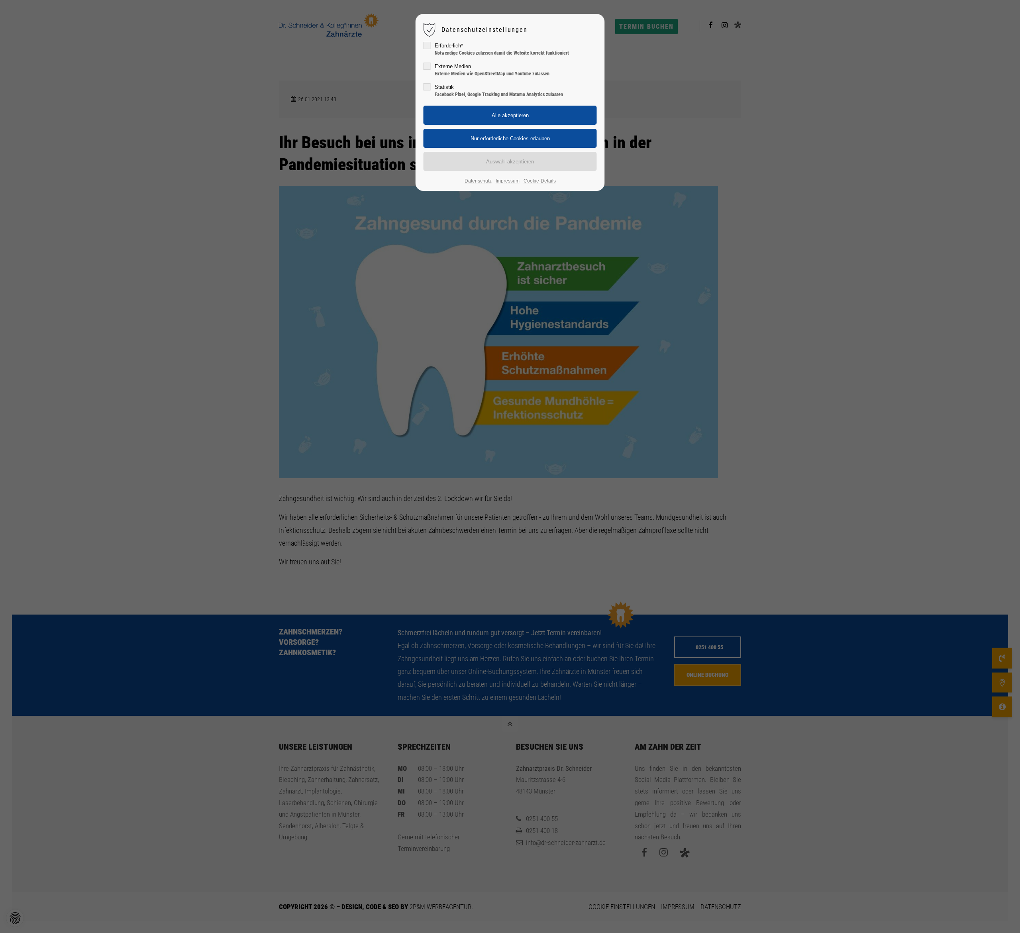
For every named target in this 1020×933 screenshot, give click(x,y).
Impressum (508, 181)
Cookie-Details (540, 181)
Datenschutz (478, 181)
